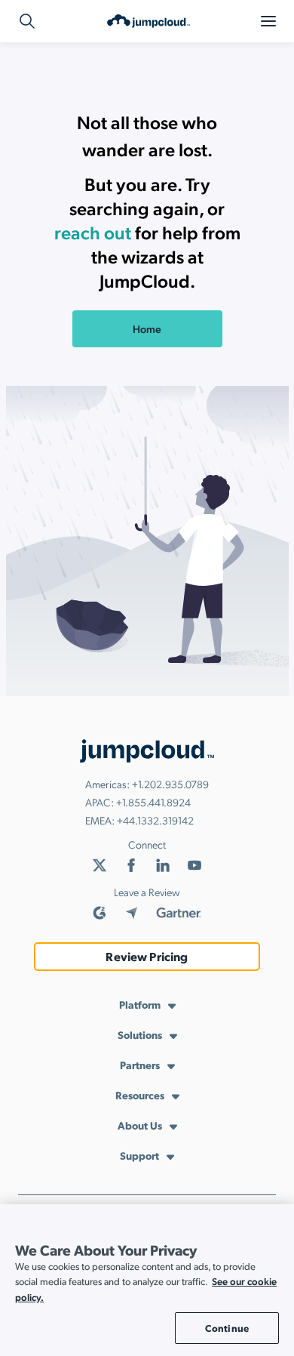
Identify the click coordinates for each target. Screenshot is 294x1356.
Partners (140, 1064)
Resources (139, 1095)
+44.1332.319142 (155, 820)
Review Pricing (147, 956)
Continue (227, 1327)
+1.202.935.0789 (170, 783)
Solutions (140, 1034)
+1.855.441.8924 (153, 802)
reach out (92, 232)
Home (147, 328)
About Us (140, 1125)
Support (139, 1155)
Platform (140, 1004)
